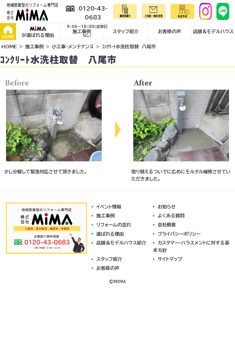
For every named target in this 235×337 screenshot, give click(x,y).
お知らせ (167, 206)
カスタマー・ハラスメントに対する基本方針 (191, 246)
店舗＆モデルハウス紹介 (121, 242)
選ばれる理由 (110, 234)
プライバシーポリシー (179, 234)
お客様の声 (169, 31)
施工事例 (82, 31)
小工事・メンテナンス (73, 46)
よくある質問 (171, 215)
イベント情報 (108, 206)
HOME (7, 37)
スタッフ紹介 (125, 31)
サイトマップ (170, 259)
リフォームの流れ (113, 224)
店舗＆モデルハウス (213, 31)
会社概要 (167, 224)
